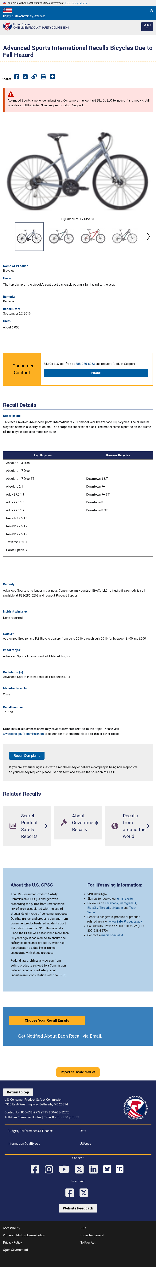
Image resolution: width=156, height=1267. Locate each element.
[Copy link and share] (34, 77)
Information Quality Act (24, 1143)
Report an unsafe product (78, 1072)
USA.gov (85, 1143)
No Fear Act (88, 1242)
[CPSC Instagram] (50, 1169)
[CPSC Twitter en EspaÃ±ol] (85, 1193)
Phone (96, 373)
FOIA (83, 1228)
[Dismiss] (151, 10)
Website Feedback (78, 1208)
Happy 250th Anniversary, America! (24, 16)
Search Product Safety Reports (29, 826)
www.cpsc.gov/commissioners (23, 734)
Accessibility (11, 1228)
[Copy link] (52, 77)
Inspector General (92, 1235)
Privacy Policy (12, 1242)
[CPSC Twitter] (81, 1169)
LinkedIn (117, 908)
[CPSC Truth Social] (120, 1169)
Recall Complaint (27, 756)
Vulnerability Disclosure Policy (24, 1235)
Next (148, 236)
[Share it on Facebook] (16, 77)
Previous (7, 236)
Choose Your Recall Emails (47, 1020)
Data (83, 1131)
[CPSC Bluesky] (108, 1169)
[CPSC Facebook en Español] (71, 1193)
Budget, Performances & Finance (30, 1131)
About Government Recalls (85, 822)
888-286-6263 (85, 364)
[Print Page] (43, 77)
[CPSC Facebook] (36, 1169)
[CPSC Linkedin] (95, 1169)
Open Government (15, 1250)
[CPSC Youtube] (65, 1169)
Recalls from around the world (134, 826)
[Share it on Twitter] (25, 77)
